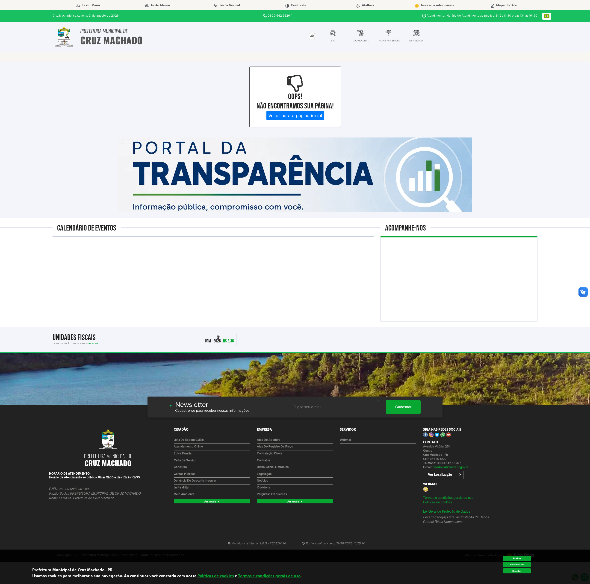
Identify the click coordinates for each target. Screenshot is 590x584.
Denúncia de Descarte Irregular (195, 480)
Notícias (262, 480)
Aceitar (517, 558)
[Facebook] (426, 434)
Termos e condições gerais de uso (448, 497)
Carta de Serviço (185, 460)
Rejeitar (516, 571)
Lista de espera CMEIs (189, 439)
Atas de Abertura (268, 439)
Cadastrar (403, 406)
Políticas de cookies (437, 502)
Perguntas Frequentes (272, 494)
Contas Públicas (184, 474)
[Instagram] (432, 434)
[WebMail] (426, 489)
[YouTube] (449, 434)
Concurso (180, 467)
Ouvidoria (263, 487)
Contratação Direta (269, 453)
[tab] (312, 36)
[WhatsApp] (443, 434)
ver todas (92, 343)
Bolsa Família (183, 453)
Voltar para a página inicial (295, 115)
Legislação (264, 474)
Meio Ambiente (184, 494)
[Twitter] (437, 434)
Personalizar (517, 564)
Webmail (345, 439)
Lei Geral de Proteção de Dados (446, 511)
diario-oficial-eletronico (273, 467)
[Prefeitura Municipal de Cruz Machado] (64, 36)
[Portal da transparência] (295, 174)
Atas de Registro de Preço (275, 446)
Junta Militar (181, 487)
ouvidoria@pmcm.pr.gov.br (450, 467)
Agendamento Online (188, 446)
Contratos (263, 460)
